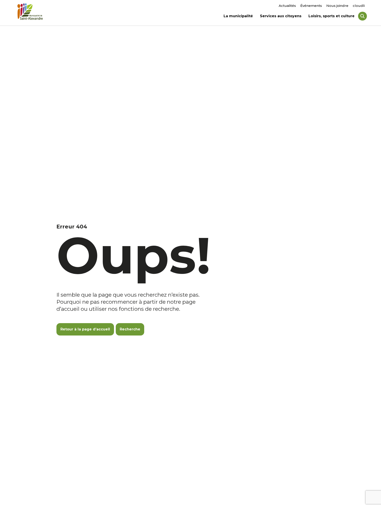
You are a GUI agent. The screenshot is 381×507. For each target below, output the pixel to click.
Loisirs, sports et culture (331, 17)
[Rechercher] (362, 16)
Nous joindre (337, 6)
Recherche (130, 329)
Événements (311, 6)
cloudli (359, 6)
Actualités (287, 6)
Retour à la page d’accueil (85, 329)
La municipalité (238, 17)
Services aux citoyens (280, 17)
